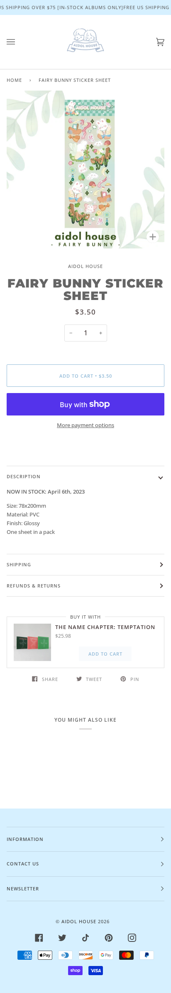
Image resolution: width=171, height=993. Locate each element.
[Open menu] (19, 42)
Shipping (19, 564)
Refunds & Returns (34, 586)
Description (24, 476)
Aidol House (85, 266)
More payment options (85, 425)
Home (14, 80)
